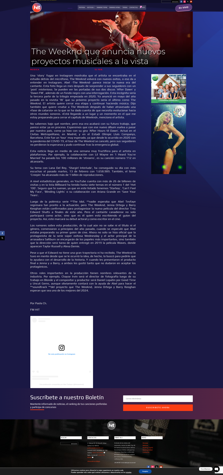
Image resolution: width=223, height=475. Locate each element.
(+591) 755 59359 (97, 453)
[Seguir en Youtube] (191, 1)
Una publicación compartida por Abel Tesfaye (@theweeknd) (61, 384)
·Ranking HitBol (147, 450)
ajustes (128, 472)
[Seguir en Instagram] (184, 1)
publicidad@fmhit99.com (95, 448)
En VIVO (184, 7)
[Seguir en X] (188, 1)
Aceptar (145, 471)
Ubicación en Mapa (93, 461)
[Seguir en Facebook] (181, 1)
